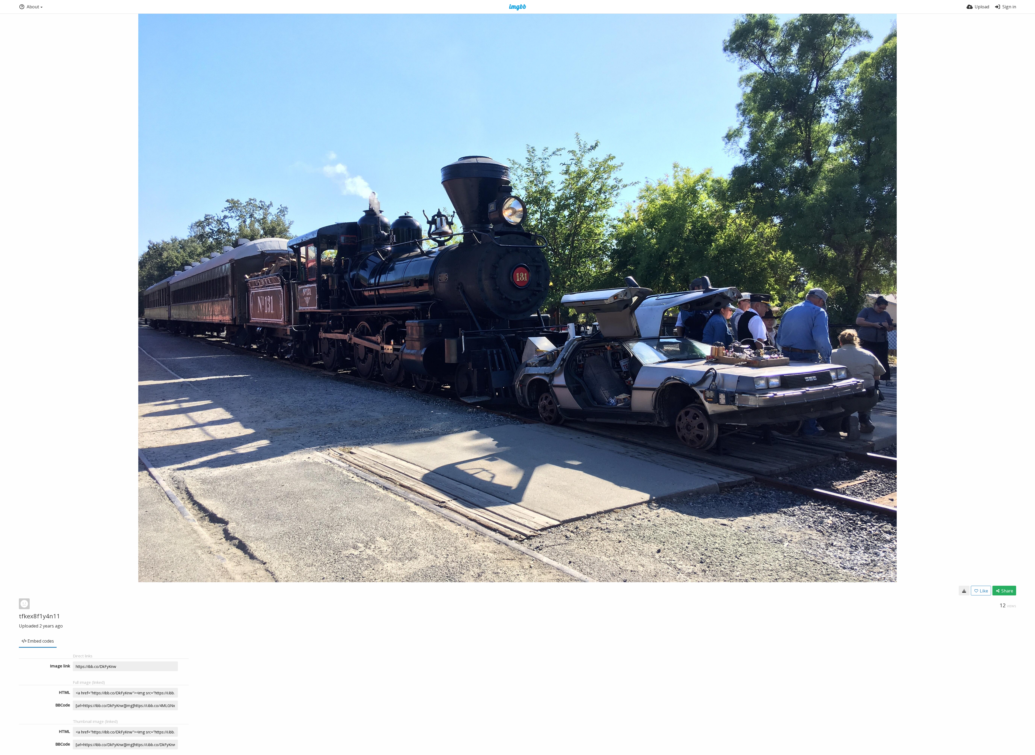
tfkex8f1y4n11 (39, 616)
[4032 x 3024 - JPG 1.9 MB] (964, 590)
